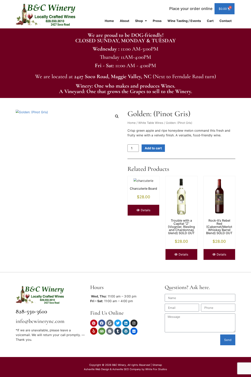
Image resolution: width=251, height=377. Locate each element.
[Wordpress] (125, 331)
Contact (225, 21)
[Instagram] (133, 323)
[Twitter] (117, 323)
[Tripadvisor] (101, 331)
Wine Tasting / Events (184, 21)
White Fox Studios (156, 369)
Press (157, 21)
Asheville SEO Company (126, 369)
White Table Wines (150, 123)
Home (109, 21)
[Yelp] (93, 331)
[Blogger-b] (109, 331)
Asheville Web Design (97, 369)
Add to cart (153, 148)
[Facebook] (101, 323)
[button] (116, 116)
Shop (139, 21)
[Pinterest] (93, 323)
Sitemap (157, 364)
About (124, 21)
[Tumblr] (117, 331)
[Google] (109, 323)
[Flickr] (133, 331)
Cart (210, 21)
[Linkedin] (125, 323)
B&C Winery (119, 364)
